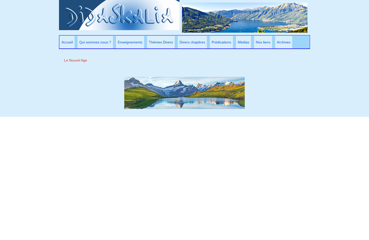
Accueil (67, 42)
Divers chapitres (192, 42)
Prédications (221, 42)
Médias (243, 42)
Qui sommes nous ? (95, 42)
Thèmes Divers (161, 42)
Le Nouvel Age (75, 60)
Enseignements (130, 42)
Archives (283, 42)
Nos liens (263, 42)
